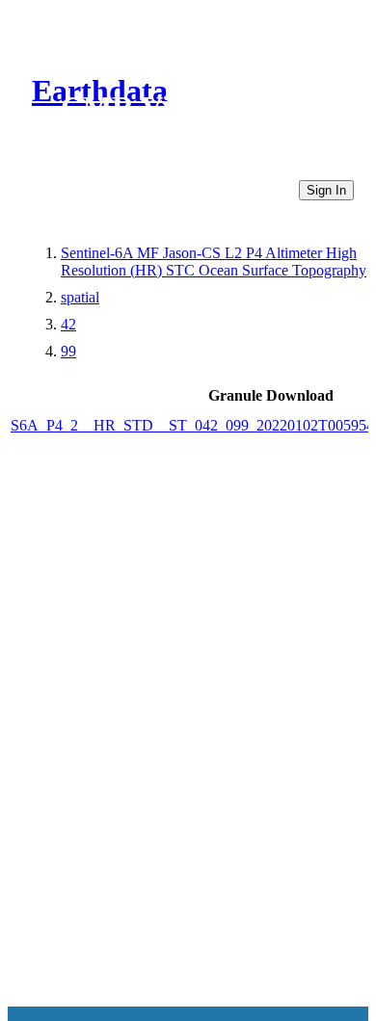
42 (68, 324)
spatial (80, 297)
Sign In (326, 190)
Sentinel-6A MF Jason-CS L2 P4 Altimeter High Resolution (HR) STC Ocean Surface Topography (213, 261)
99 (68, 351)
